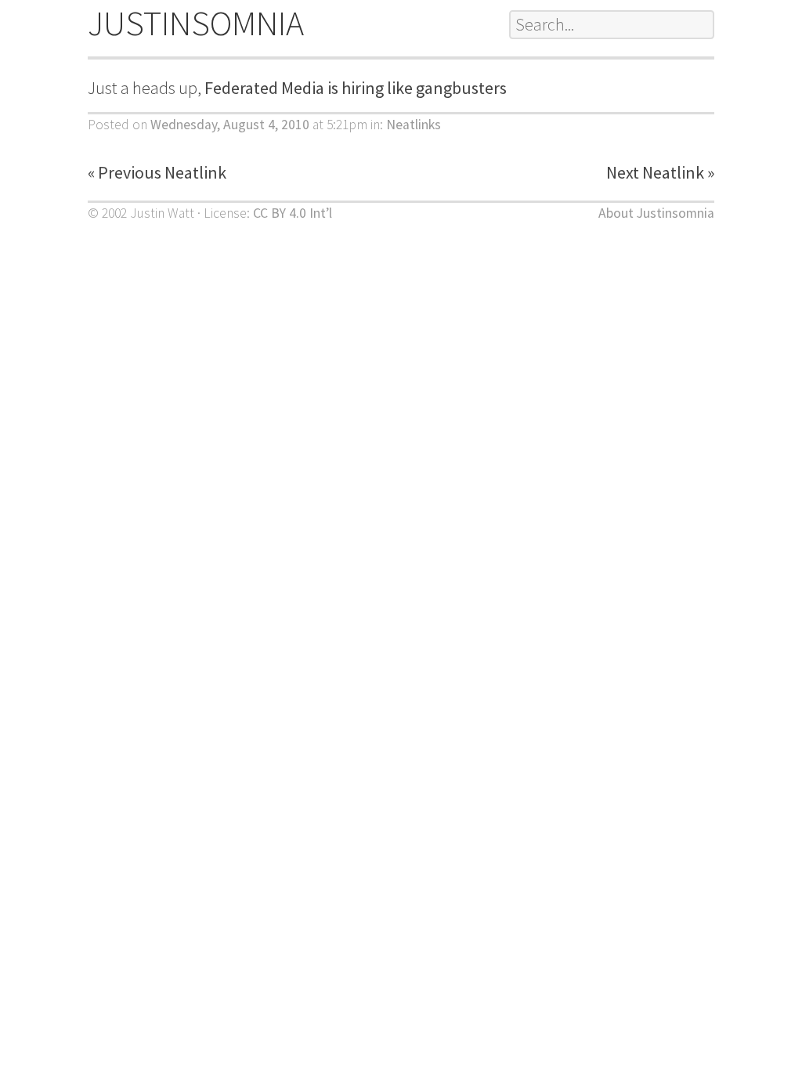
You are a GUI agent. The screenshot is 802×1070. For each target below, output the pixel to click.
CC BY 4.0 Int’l (292, 213)
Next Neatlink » (660, 172)
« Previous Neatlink (157, 172)
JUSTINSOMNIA (196, 23)
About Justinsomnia (656, 213)
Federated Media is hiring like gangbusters (355, 88)
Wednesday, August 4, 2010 (229, 124)
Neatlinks (413, 124)
